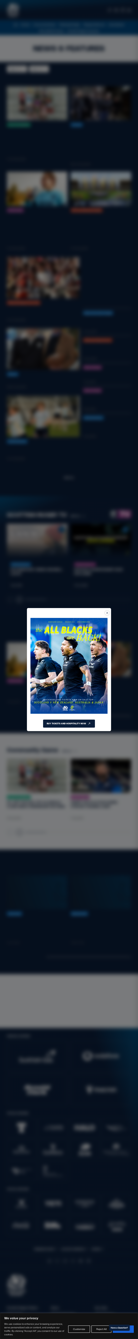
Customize (79, 1329)
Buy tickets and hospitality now (66, 723)
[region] (69, 1326)
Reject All (101, 1329)
